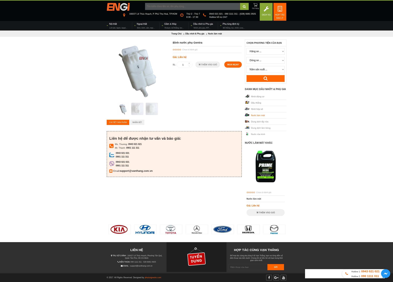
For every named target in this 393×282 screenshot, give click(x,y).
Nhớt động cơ (257, 96)
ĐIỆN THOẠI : (125, 262)
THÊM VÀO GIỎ (208, 64)
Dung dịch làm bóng (260, 128)
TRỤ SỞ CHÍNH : (120, 256)
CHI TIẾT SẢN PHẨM (118, 122)
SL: (174, 64)
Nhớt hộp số (257, 109)
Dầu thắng (256, 103)
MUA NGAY (233, 64)
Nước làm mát (258, 115)
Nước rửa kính (258, 134)
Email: (116, 171)
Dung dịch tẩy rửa (259, 121)
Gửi (275, 267)
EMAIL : (126, 266)
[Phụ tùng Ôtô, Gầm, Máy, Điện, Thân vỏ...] (118, 10)
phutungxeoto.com (153, 277)
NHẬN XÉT (137, 122)
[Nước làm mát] (265, 187)
